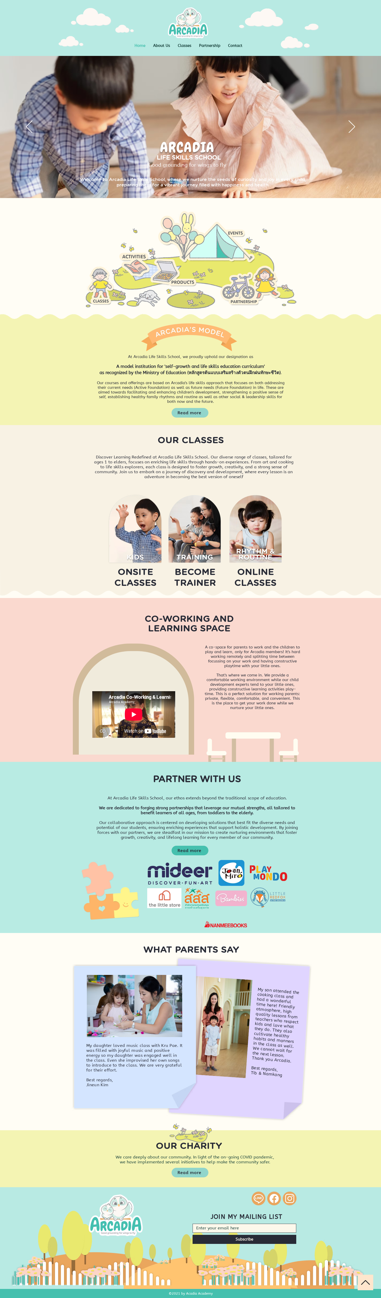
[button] (184, 46)
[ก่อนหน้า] (29, 127)
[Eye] (207, 237)
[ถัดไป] (352, 127)
